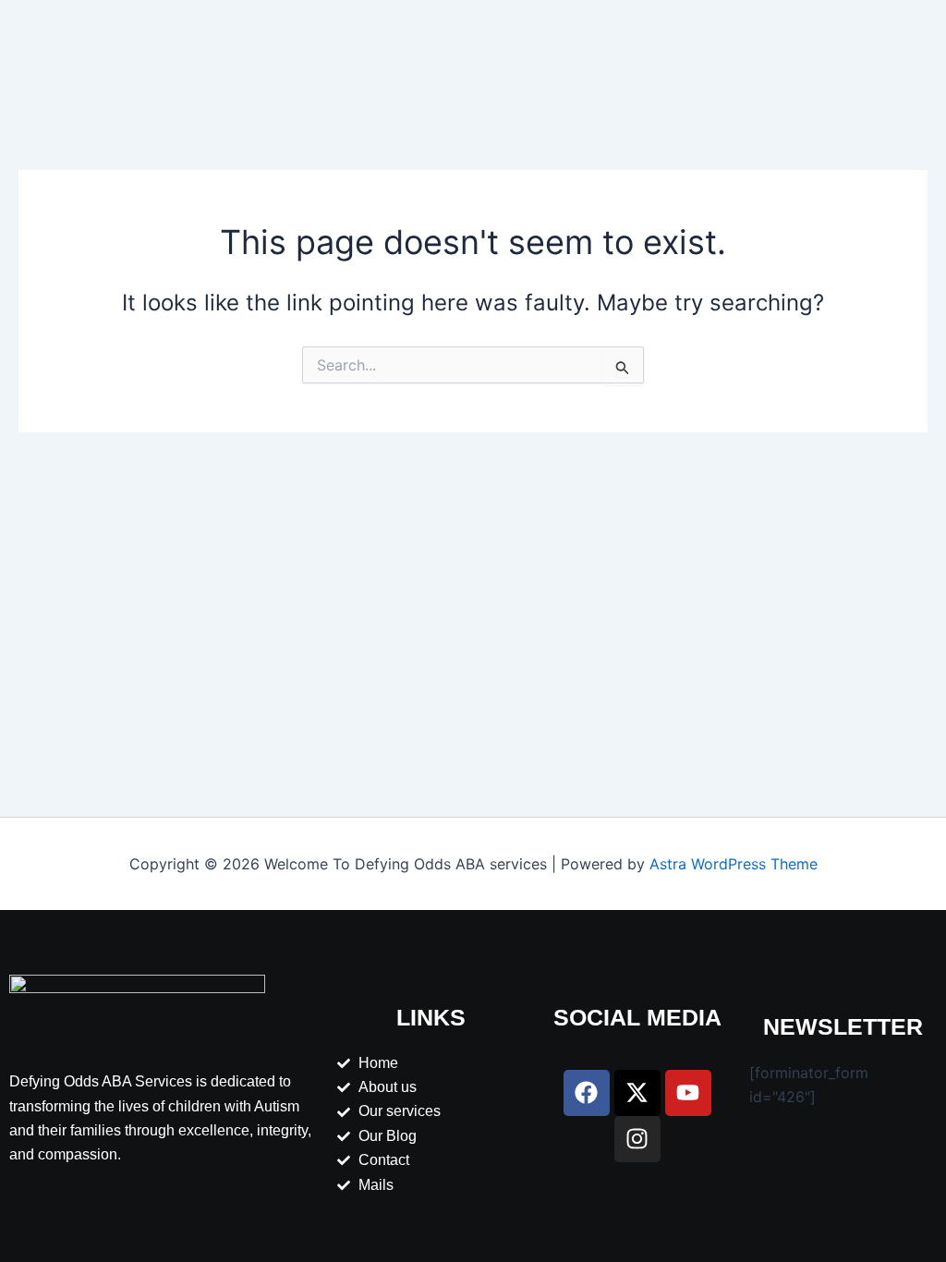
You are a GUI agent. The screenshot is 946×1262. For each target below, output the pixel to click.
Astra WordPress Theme (733, 864)
